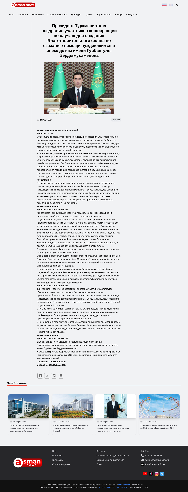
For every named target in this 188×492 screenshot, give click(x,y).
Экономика (37, 14)
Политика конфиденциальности (112, 455)
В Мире (119, 14)
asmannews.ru (124, 484)
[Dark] (177, 5)
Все (11, 14)
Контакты (101, 451)
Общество (132, 14)
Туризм (88, 14)
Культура (76, 14)
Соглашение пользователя (110, 460)
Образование (103, 14)
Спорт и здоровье (57, 14)
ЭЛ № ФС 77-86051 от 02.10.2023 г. (114, 487)
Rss (147, 451)
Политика (22, 14)
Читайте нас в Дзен (155, 464)
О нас (99, 464)
